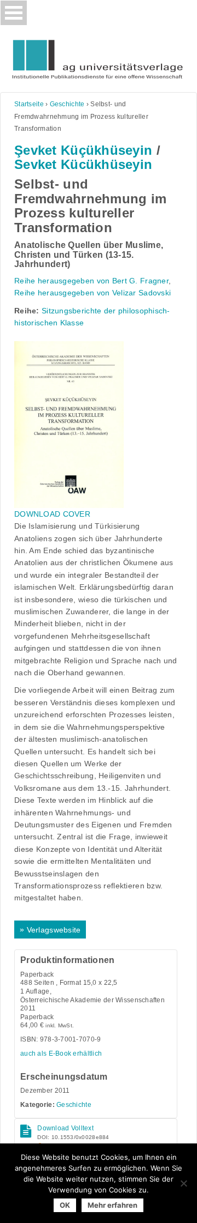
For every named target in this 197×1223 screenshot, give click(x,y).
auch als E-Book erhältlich (61, 1053)
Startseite (29, 104)
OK (65, 1205)
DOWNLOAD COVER (52, 514)
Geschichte (67, 104)
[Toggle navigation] (14, 13)
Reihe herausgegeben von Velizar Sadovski (92, 292)
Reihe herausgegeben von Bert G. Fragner (91, 280)
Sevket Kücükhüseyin (83, 164)
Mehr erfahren (112, 1205)
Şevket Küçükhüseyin (83, 150)
